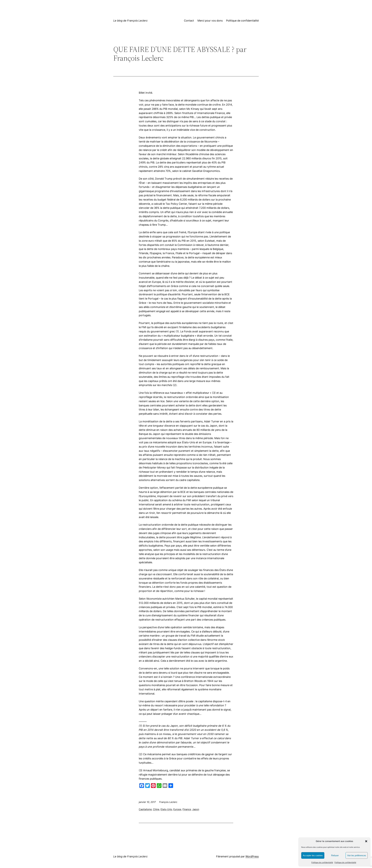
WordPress (252, 856)
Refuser (335, 855)
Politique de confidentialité (322, 862)
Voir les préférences (356, 855)
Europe (177, 809)
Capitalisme (145, 809)
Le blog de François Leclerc (130, 20)
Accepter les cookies (313, 855)
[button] (366, 841)
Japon (195, 809)
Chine (156, 809)
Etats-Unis (166, 809)
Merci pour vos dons (210, 20)
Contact (189, 20)
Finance (187, 809)
